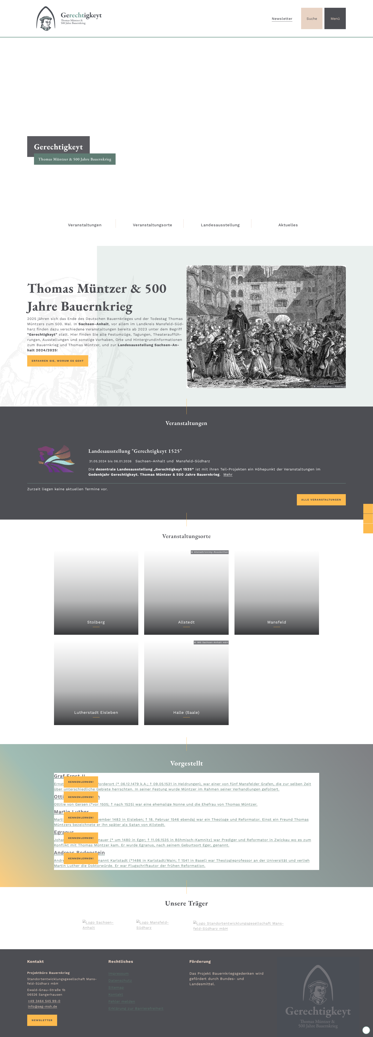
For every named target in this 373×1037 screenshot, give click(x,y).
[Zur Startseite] (105, 18)
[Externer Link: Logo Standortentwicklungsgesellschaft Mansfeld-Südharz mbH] (241, 926)
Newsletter (282, 19)
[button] (266, 326)
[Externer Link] (368, 509)
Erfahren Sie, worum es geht (58, 360)
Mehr (228, 474)
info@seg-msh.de (42, 1006)
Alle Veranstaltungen (321, 499)
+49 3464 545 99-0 (43, 1001)
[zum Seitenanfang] (366, 1030)
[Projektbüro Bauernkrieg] (65, 990)
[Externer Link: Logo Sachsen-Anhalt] (100, 925)
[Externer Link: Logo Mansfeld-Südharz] (155, 925)
